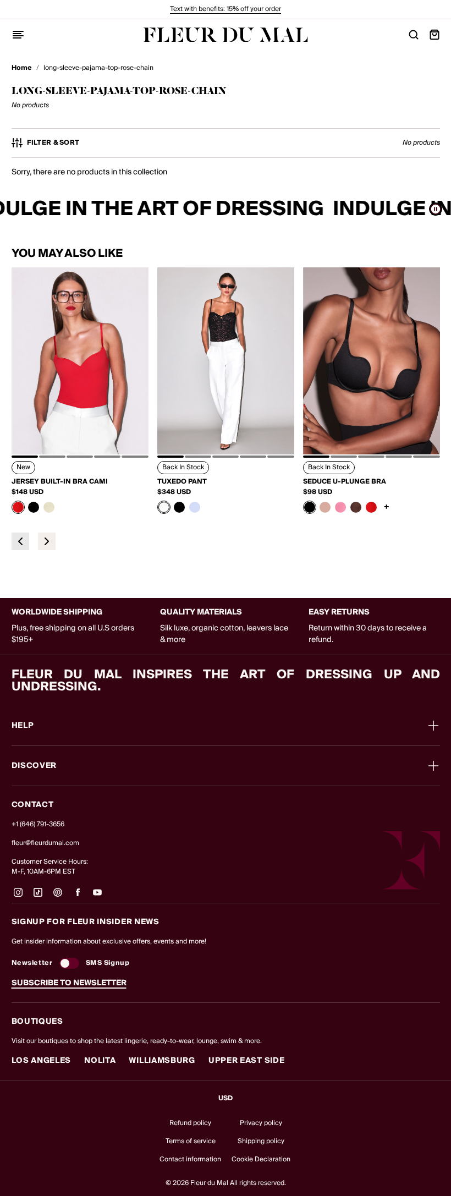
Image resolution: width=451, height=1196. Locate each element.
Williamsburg (162, 1060)
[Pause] (435, 209)
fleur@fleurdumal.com (45, 843)
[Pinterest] (57, 896)
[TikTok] (38, 896)
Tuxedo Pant (182, 482)
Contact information (190, 1159)
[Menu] (18, 34)
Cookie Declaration (261, 1159)
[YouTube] (97, 896)
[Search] (413, 34)
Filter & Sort (53, 143)
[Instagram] (18, 896)
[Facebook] (77, 896)
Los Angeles (42, 1060)
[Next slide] (47, 541)
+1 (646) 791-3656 (38, 824)
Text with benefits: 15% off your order (225, 9)
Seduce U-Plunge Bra (344, 482)
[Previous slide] (20, 541)
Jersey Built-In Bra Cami (60, 482)
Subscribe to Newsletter (69, 983)
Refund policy (190, 1123)
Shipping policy (261, 1141)
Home (22, 68)
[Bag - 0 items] (434, 34)
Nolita (100, 1060)
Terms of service (191, 1141)
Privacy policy (261, 1123)
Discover (34, 765)
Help (23, 725)
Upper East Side (246, 1060)
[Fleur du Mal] (225, 35)
